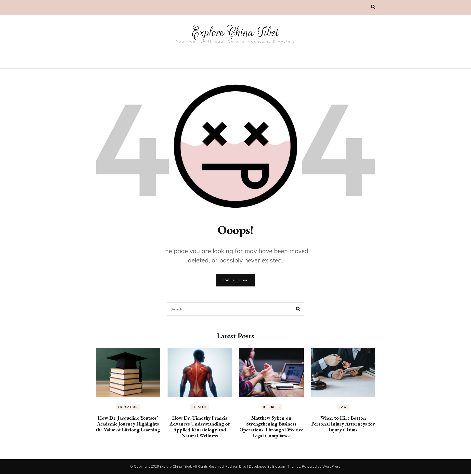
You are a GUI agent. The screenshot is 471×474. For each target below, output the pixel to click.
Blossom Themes (286, 466)
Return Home (235, 280)
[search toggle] (373, 7)
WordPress (331, 466)
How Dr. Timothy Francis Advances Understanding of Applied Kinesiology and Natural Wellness (200, 427)
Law (343, 407)
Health (199, 407)
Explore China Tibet (235, 32)
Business (271, 407)
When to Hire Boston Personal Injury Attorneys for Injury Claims (343, 424)
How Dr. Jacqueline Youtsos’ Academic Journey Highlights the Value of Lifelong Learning (128, 424)
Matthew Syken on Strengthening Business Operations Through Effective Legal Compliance (271, 427)
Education (128, 407)
